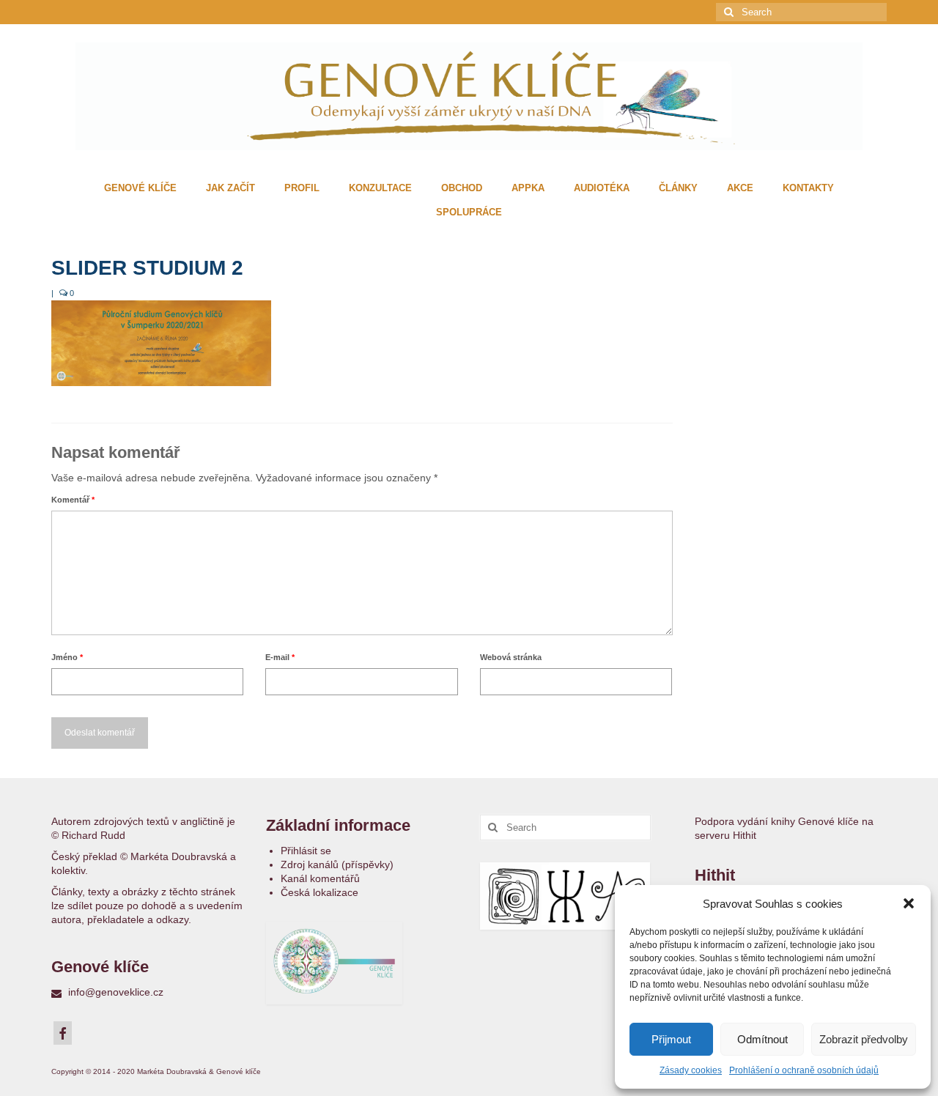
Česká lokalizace (319, 892)
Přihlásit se (306, 850)
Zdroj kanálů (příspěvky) (337, 864)
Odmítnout (762, 1039)
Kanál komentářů (320, 878)
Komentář (73, 499)
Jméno (67, 657)
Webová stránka (511, 657)
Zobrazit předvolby (863, 1039)
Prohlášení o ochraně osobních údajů (804, 1070)
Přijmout (671, 1039)
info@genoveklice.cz (114, 992)
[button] (908, 903)
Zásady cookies (691, 1070)
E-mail (280, 657)
